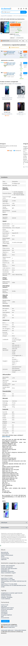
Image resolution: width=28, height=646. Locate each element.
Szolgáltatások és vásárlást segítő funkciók (11, 593)
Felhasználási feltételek (20, 630)
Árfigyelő (13, 37)
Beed (2, 616)
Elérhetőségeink (5, 553)
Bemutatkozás (4, 552)
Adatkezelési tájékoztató (7, 630)
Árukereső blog (5, 558)
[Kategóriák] (19, 9)
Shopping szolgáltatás (6, 615)
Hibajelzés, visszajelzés (6, 597)
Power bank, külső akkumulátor (9, 568)
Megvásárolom (16, 24)
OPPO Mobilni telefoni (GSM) (10, 626)
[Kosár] (24, 9)
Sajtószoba (3, 559)
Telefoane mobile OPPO (9, 627)
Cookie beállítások (5, 598)
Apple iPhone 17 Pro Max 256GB (9, 584)
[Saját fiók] (26, 9)
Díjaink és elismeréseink (7, 555)
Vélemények (4, 522)
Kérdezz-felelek (5, 527)
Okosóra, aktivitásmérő (7, 567)
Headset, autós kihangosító (8, 565)
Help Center (4, 606)
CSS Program (4, 613)
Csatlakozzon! (5, 621)
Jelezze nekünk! (6, 436)
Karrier (2, 556)
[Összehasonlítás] (21, 9)
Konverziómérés (5, 617)
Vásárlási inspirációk (6, 596)
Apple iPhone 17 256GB (6, 578)
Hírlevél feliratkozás (6, 594)
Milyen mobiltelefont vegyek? (8, 572)
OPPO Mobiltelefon (16, 83)
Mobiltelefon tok (5, 570)
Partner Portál (4, 605)
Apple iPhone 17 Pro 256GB (8, 579)
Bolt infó (5, 55)
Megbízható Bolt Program (7, 607)
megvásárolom (25, 51)
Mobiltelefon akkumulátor (7, 571)
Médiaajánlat (4, 612)
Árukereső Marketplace (7, 609)
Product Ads (4, 610)
